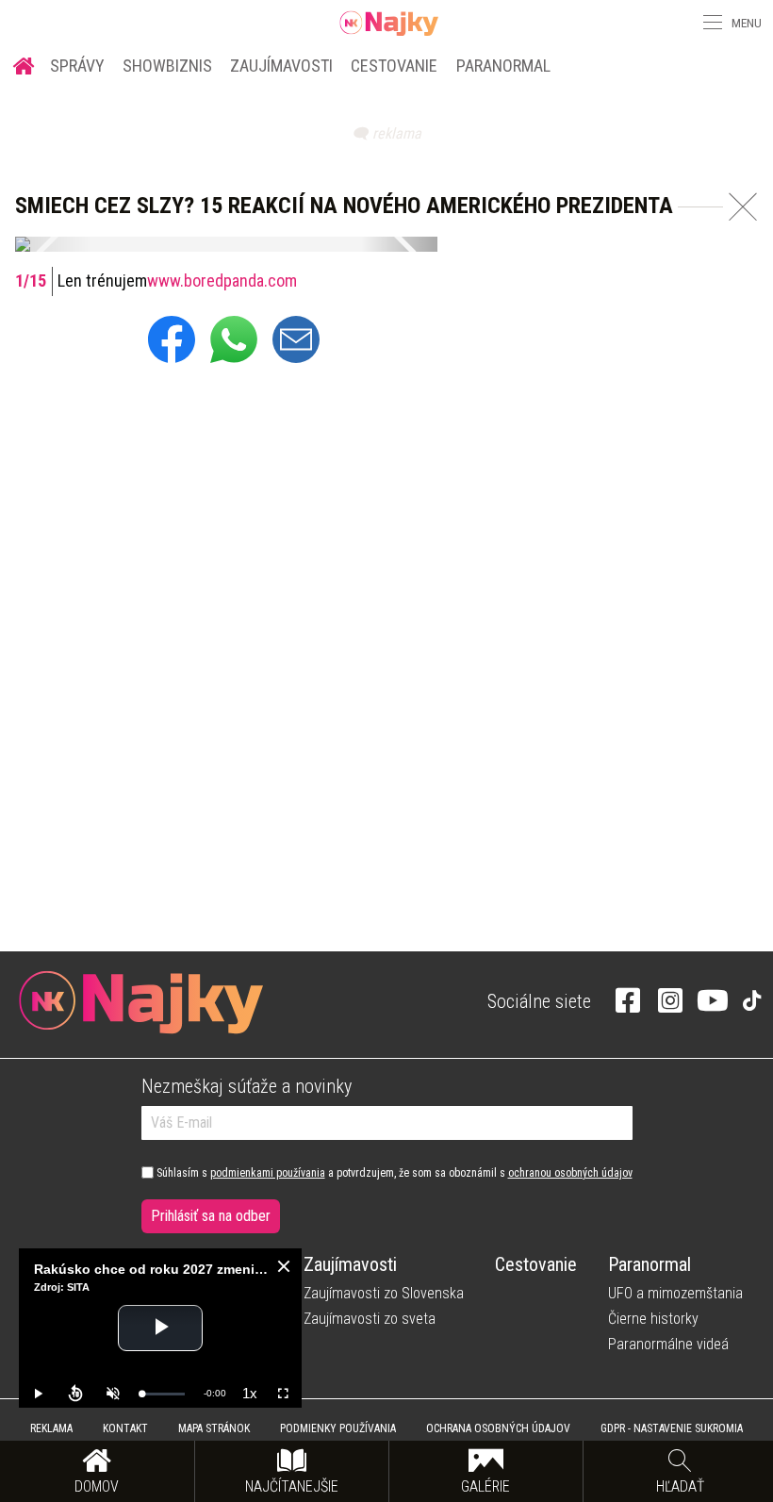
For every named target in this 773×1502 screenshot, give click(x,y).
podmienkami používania (267, 1173)
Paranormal (503, 65)
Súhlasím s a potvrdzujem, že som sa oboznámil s (393, 1173)
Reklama (51, 1428)
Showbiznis (167, 65)
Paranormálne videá (668, 1344)
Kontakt (125, 1428)
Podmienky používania (338, 1428)
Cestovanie (394, 65)
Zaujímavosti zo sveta (370, 1319)
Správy (77, 65)
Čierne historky (653, 1319)
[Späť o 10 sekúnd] (75, 1393)
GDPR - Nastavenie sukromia (671, 1428)
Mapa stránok (214, 1428)
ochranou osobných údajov (570, 1173)
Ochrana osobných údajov (498, 1428)
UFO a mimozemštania (675, 1293)
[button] (710, 22)
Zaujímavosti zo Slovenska (384, 1293)
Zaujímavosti (281, 65)
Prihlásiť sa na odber (211, 1216)
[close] (284, 1266)
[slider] (163, 1394)
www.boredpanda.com (222, 280)
